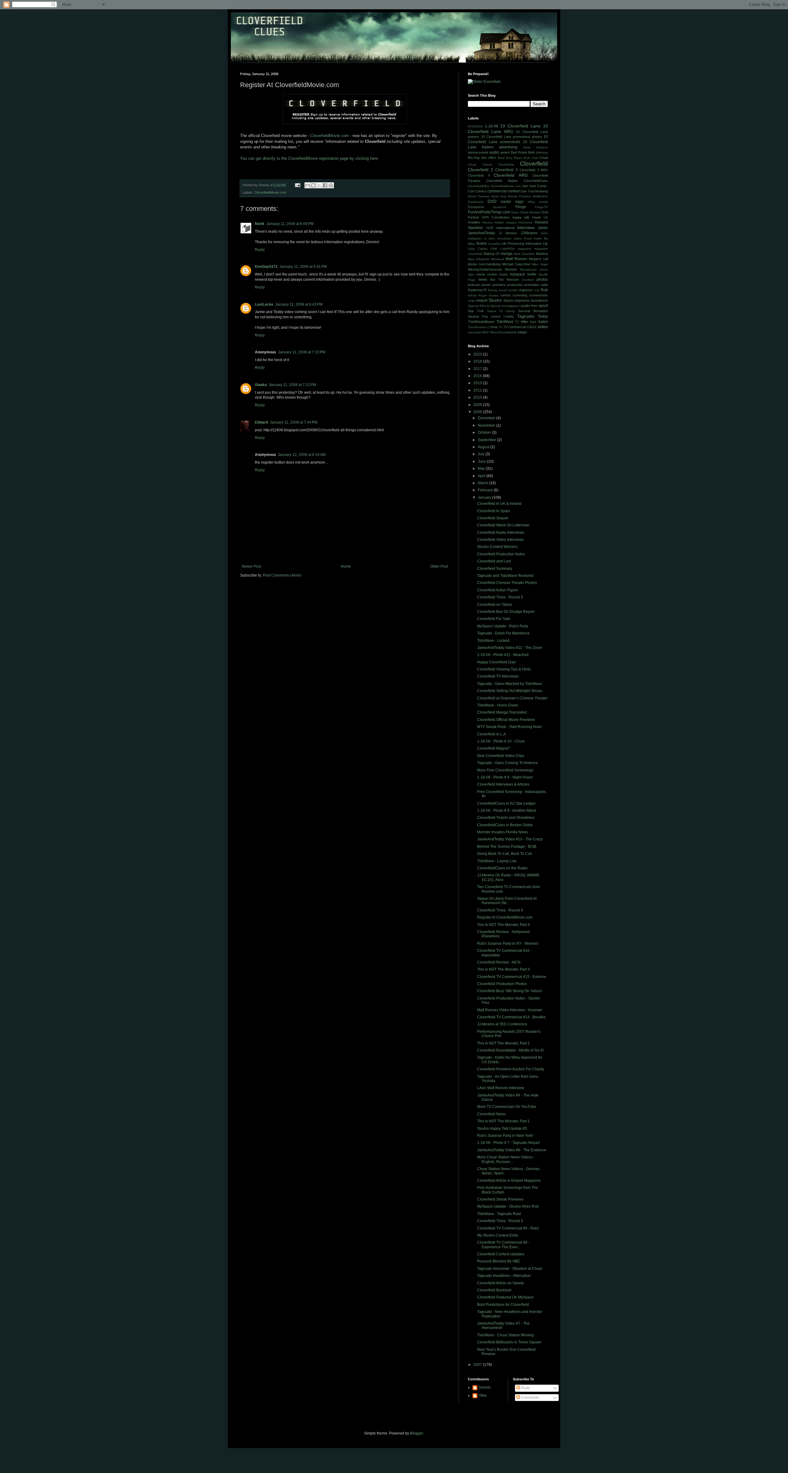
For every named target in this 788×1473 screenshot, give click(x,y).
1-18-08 (491, 126)
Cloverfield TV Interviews (498, 676)
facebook (499, 207)
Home (346, 566)
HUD (489, 228)
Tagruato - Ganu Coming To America (507, 763)
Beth (531, 152)
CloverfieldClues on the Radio (502, 868)
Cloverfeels (506, 164)
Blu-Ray (474, 157)
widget (522, 332)
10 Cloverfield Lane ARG (508, 128)
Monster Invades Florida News (502, 832)
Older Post (439, 566)
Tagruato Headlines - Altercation (504, 1276)
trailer (543, 322)
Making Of (492, 254)
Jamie (543, 228)
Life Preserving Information (521, 243)
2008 (478, 412)
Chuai (543, 157)
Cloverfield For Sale (493, 619)
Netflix (532, 274)
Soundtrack (539, 300)
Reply (260, 250)
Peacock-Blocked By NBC (499, 1261)
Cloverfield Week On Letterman (503, 525)
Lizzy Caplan (478, 248)
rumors (505, 295)
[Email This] (307, 185)
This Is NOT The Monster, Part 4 (503, 925)
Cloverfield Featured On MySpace (505, 1297)
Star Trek (476, 311)
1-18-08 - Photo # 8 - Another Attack (506, 810)
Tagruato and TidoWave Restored (505, 576)
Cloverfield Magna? (493, 748)
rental (503, 290)
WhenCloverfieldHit (503, 332)
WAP (485, 332)
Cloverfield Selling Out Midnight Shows (509, 691)
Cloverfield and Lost (494, 561)
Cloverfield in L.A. (492, 734)
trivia (493, 327)
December (487, 418)
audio (494, 152)
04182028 (475, 126)
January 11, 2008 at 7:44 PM (293, 422)
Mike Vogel (540, 264)
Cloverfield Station (502, 181)
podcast (474, 285)
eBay (531, 201)
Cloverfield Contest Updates (500, 1254)
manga (507, 254)
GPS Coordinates (496, 217)
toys (533, 322)
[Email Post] (297, 185)
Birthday (542, 152)
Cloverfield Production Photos (502, 984)
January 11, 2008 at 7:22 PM (292, 385)
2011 (478, 390)
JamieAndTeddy (481, 233)
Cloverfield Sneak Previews (500, 1199)
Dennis (485, 1387)
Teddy (543, 316)
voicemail (474, 332)
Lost (494, 248)
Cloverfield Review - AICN (499, 962)
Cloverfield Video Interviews (500, 539)
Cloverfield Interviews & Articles (503, 784)
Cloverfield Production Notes (501, 554)
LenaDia (494, 243)
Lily (545, 243)
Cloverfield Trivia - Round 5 (500, 597)
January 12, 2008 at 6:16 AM (302, 455)
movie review (486, 274)
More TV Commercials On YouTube (506, 1107)
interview (525, 227)
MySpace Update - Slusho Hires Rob (508, 1206)
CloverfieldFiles (478, 186)
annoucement (478, 152)
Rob (544, 290)
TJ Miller (522, 322)
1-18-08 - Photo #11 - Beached (503, 655)
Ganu (515, 212)
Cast (535, 157)
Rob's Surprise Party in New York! (505, 1135)
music (503, 274)
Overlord (528, 279)
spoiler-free (529, 306)
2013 (478, 383)
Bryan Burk (522, 157)
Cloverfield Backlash (494, 1290)
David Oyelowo (479, 196)
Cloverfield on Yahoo (494, 604)
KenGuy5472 (266, 266)
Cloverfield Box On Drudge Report (505, 612)
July (481, 454)
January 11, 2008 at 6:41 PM (303, 266)
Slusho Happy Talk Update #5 (502, 1128)
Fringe (520, 207)
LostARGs (507, 248)
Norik (259, 224)
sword (495, 316)
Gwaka (261, 385)
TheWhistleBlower (481, 322)
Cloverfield (534, 163)
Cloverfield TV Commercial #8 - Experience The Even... (503, 1244)
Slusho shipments (516, 300)
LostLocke (264, 304)
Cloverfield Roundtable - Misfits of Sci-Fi (510, 1050)
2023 (478, 354)
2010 (478, 397)
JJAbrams (529, 233)
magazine (524, 248)
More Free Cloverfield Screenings (505, 770)
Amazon (542, 147)
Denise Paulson (519, 196)
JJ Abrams (508, 233)
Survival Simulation (533, 311)
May (482, 468)
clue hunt (529, 186)
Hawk (536, 217)
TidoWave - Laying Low (497, 861)
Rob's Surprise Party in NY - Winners (507, 943)
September (487, 440)
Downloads (476, 201)
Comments (529, 1397)
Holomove (525, 222)
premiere (499, 285)
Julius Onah (523, 238)
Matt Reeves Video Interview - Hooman (509, 1010)
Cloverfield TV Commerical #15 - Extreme (511, 977)
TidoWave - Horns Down (497, 705)
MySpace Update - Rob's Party (502, 626)
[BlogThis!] (313, 185)
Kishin (481, 243)
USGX (532, 327)
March (483, 483)
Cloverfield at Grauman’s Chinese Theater (512, 698)
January (485, 497)
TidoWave (505, 322)
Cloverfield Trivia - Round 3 (500, 1221)
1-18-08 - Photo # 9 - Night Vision (505, 777)
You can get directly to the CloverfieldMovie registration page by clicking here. (309, 158)
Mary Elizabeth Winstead (486, 259)
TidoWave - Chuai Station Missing (505, 1335)
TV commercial (514, 327)
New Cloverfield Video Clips (500, 756)
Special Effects (478, 306)
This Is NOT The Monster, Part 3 (503, 969)
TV (500, 327)
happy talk (521, 217)
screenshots (538, 295)
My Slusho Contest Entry (497, 1235)
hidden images (505, 222)
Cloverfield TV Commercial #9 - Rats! (508, 1228)
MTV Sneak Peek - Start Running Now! (509, 727)
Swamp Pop (478, 316)
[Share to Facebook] (325, 185)
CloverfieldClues (536, 181)
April (482, 476)
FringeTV (541, 207)
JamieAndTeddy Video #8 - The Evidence (511, 1150)
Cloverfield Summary (494, 568)
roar (537, 290)
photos (542, 279)
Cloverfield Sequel (492, 518)
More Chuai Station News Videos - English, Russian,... (506, 1159)
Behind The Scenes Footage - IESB (506, 846)
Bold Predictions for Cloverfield (503, 1304)
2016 (478, 376)
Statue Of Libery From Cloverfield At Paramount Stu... (507, 900)
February (486, 490)
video (542, 326)
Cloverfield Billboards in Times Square (509, 1342)
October (485, 432)
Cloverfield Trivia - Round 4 (500, 910)
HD (546, 217)
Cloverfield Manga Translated (502, 712)
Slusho (495, 300)
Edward (261, 422)
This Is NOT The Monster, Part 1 (503, 1121)
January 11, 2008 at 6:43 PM (299, 304)
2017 (478, 369)
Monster (511, 269)
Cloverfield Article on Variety (500, 1283)
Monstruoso (528, 269)
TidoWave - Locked (493, 640)
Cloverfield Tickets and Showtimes (506, 817)
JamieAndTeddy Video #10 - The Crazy (510, 839)
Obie (483, 1395)
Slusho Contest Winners (497, 547)
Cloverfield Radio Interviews (500, 532)
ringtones (526, 290)
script (471, 300)
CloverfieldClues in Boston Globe (505, 825)
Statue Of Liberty (501, 311)
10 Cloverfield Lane (520, 125)
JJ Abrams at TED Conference (502, 1024)
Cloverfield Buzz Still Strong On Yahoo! (509, 991)
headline (474, 222)
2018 (478, 361)
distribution (540, 196)
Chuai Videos (480, 164)
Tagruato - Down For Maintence (503, 633)
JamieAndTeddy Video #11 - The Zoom (509, 648)
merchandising (490, 264)
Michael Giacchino (516, 264)
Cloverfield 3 (506, 170)
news (482, 279)
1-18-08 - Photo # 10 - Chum (501, 741)
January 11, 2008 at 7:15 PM (301, 352)
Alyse (527, 147)
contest (514, 191)
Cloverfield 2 (480, 169)
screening (520, 295)
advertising (508, 147)
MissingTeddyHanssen (485, 269)
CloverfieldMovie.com (329, 135)
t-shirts (509, 316)
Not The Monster (504, 279)
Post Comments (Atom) (282, 575)
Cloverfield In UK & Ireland (499, 503)
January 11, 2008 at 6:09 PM (290, 224)
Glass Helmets (530, 212)
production (515, 285)
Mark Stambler (524, 254)
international (505, 228)
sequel (482, 300)
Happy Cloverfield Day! (496, 662)
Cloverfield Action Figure (497, 590)
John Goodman (500, 238)
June (482, 461)
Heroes (487, 222)
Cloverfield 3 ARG (534, 170)
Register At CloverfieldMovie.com (505, 917)
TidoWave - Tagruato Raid (499, 1214)
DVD (492, 201)
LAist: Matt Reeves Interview (500, 1088)
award (504, 152)
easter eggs (512, 201)
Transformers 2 (478, 327)
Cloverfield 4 (479, 175)
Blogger (416, 1433)
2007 (478, 1364)
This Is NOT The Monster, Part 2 (503, 1043)
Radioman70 (477, 290)
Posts (525, 1388)
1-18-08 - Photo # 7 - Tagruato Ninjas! (508, 1143)
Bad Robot (519, 152)
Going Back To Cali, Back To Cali (504, 853)
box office (489, 157)
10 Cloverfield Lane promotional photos (511, 137)
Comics (480, 191)
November (487, 425)
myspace (517, 274)
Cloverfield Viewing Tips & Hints (504, 669)
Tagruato (525, 316)
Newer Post (251, 566)
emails (543, 201)
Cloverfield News (491, 1114)
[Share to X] (319, 185)
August (484, 447)
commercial (497, 191)
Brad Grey (505, 157)
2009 (478, 405)
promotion (531, 285)
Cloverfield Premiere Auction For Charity (510, 1069)
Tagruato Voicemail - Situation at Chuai (509, 1268)
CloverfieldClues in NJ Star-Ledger (506, 803)
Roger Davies (489, 295)
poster (486, 285)
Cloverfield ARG (511, 175)
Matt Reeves (516, 259)
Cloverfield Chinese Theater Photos (507, 583)
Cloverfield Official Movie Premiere (506, 720)
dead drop (499, 196)
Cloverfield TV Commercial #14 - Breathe (511, 1017)
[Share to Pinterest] (331, 185)
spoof (543, 306)
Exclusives (476, 207)
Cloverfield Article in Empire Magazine (509, 1180)
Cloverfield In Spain (493, 511)
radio (544, 285)
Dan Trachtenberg (534, 191)
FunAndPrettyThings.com (489, 212)
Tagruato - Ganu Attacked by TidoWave (509, 684)
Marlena (542, 254)
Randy (492, 290)
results (512, 290)
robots (472, 295)
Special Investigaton (505, 306)
